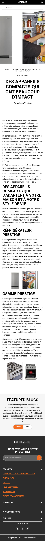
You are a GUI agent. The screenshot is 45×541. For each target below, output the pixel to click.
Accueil (6, 69)
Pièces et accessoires (13, 496)
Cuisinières (8, 478)
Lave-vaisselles (10, 487)
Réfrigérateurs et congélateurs (19, 474)
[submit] (39, 457)
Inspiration (16, 69)
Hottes (6, 483)
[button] (4, 8)
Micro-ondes (9, 492)
